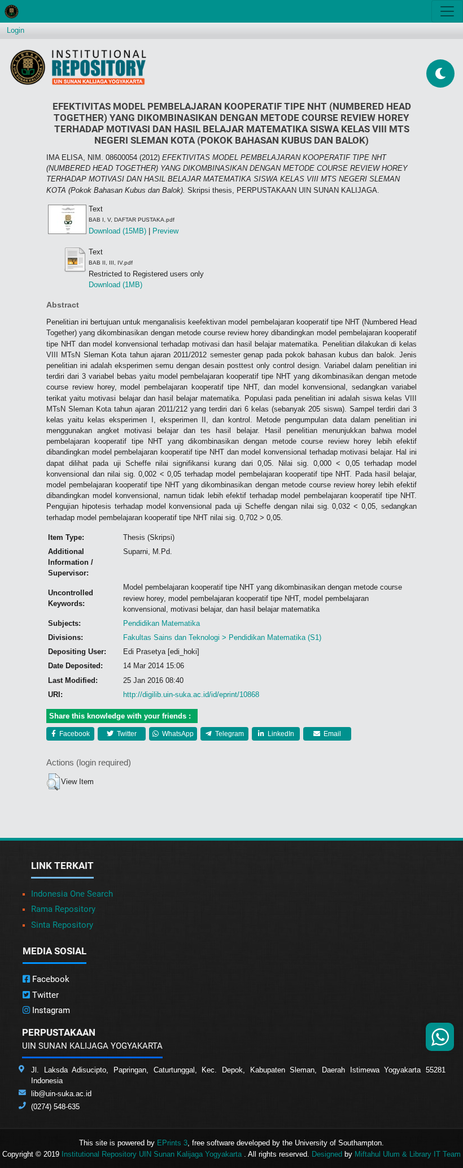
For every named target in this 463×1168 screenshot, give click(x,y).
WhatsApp (177, 734)
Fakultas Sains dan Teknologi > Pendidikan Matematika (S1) (222, 637)
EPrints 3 (172, 1143)
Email (331, 734)
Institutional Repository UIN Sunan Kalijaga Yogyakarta (153, 1154)
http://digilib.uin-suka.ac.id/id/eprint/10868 (191, 694)
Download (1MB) (115, 284)
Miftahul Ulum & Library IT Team (408, 1154)
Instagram (50, 1010)
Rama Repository (63, 909)
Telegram (228, 734)
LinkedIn (280, 734)
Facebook (74, 734)
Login (15, 30)
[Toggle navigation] (447, 11)
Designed (327, 1154)
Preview (165, 231)
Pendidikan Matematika (161, 623)
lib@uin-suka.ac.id (61, 1093)
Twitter (126, 734)
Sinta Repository (62, 925)
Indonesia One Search (72, 894)
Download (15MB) (117, 231)
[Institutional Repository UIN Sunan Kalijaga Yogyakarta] (78, 67)
